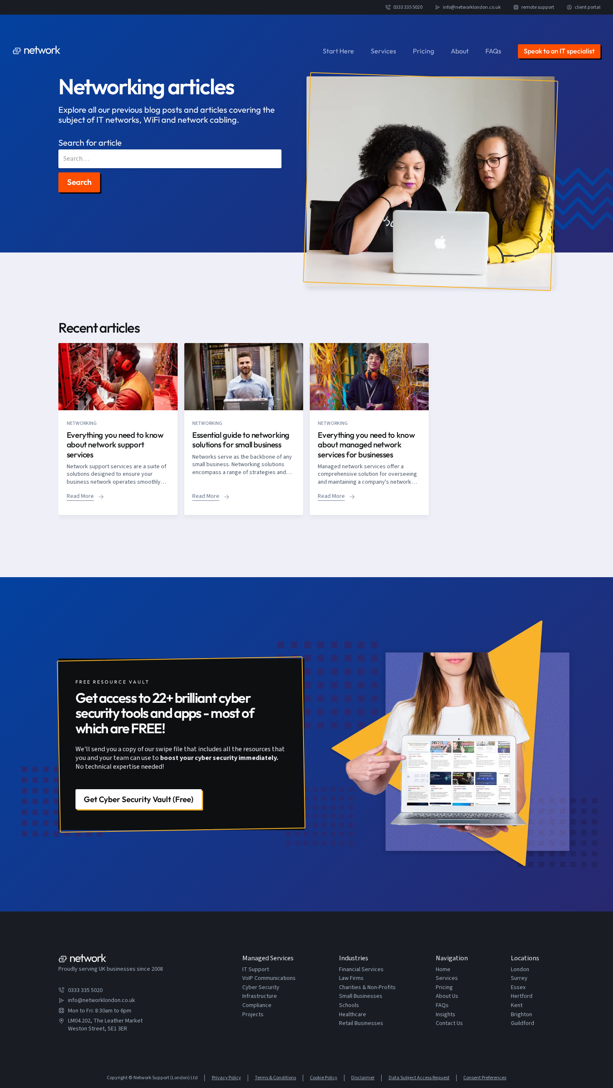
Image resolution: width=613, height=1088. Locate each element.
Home (443, 970)
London (520, 970)
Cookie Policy (323, 1078)
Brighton (521, 1015)
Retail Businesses (361, 1023)
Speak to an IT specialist (559, 51)
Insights (445, 1015)
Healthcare (352, 1015)
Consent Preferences (484, 1078)
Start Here (338, 51)
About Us (447, 996)
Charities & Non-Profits (367, 988)
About (460, 51)
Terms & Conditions (275, 1078)
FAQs (493, 51)
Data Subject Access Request (419, 1078)
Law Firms (351, 978)
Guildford (522, 1023)
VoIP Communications (269, 978)
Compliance (256, 1006)
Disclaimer (362, 1078)
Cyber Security (260, 988)
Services (383, 51)
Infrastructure (259, 996)
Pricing (423, 51)
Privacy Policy (226, 1078)
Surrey (519, 978)
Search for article (90, 143)
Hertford (522, 996)
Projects (253, 1015)
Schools (349, 1006)
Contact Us (449, 1023)
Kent (517, 1006)
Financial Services (361, 970)
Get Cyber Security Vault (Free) (138, 799)
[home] (36, 51)
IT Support (255, 970)
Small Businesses (360, 996)
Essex (518, 988)
